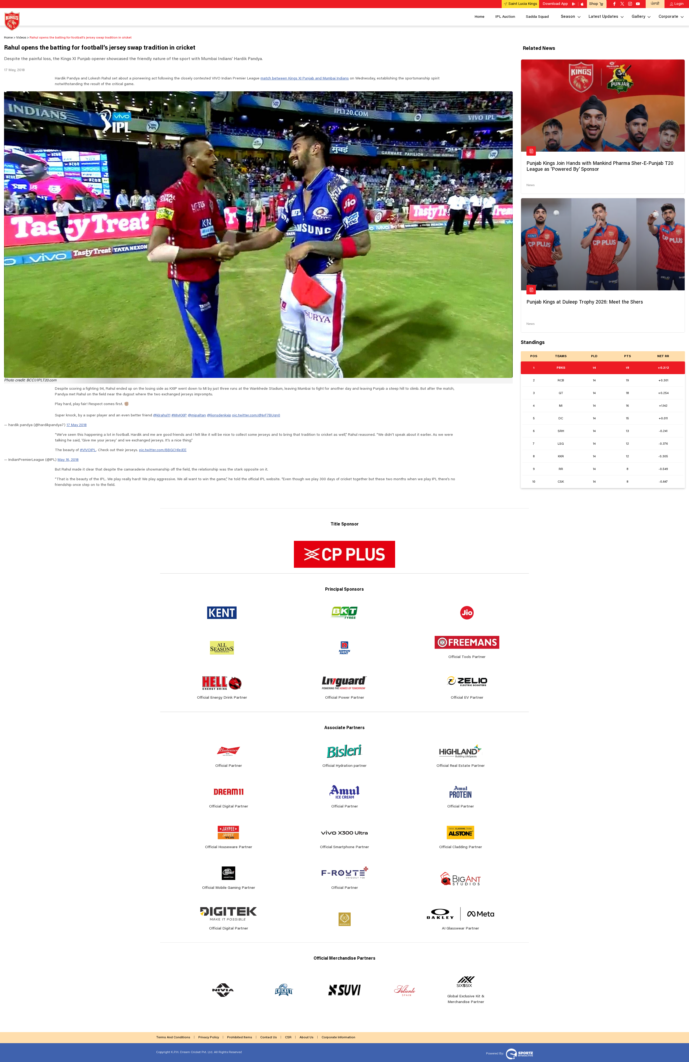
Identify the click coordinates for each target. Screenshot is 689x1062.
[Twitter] (622, 4)
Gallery (638, 17)
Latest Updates (603, 17)
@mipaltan (197, 415)
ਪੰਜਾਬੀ (655, 4)
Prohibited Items (239, 1037)
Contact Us (268, 1037)
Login (679, 4)
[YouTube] (638, 4)
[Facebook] (614, 4)
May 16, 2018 (68, 460)
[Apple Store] (582, 4)
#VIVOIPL (88, 450)
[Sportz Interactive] (519, 1053)
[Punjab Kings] (12, 21)
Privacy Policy (208, 1037)
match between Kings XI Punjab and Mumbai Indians (305, 79)
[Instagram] (630, 4)
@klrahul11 (161, 415)
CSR (288, 1037)
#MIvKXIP (179, 415)
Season (568, 17)
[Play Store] (574, 4)
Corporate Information (338, 1037)
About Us (307, 1037)
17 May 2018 (76, 425)
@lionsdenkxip (219, 415)
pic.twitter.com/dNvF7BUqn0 (256, 415)
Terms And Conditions (173, 1037)
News (530, 185)
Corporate (668, 17)
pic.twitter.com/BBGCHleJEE (163, 450)
